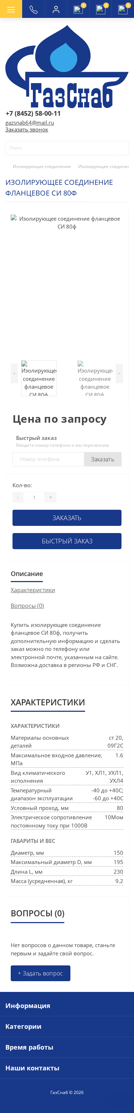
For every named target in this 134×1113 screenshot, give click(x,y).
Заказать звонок (26, 129)
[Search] (117, 148)
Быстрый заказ (67, 541)
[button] (56, 9)
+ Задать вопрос (40, 973)
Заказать (102, 459)
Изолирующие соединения (42, 166)
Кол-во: (22, 485)
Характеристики (33, 590)
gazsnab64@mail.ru (29, 122)
